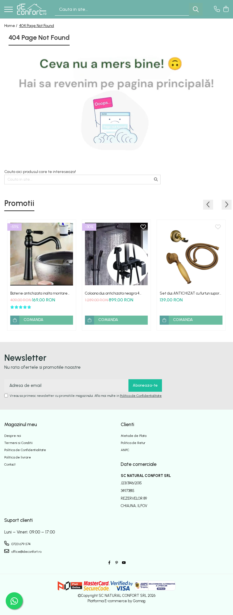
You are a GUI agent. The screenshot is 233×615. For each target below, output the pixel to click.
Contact (10, 464)
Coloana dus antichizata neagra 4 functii (112, 293)
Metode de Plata (133, 436)
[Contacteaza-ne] (217, 9)
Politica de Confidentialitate (141, 396)
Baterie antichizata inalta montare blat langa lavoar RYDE (39, 293)
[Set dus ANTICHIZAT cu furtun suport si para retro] (191, 254)
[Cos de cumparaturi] (226, 9)
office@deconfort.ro (26, 552)
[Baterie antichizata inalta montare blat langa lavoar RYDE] (41, 254)
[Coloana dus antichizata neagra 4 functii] (116, 254)
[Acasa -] (31, 9)
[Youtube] (123, 562)
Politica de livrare (17, 457)
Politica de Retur (133, 443)
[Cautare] (196, 9)
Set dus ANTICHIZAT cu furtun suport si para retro (190, 293)
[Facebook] (109, 562)
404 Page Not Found (36, 25)
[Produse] (8, 9)
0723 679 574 (21, 544)
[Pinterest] (116, 562)
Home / (11, 25)
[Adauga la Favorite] (68, 227)
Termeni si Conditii (18, 443)
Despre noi (12, 436)
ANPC (125, 450)
